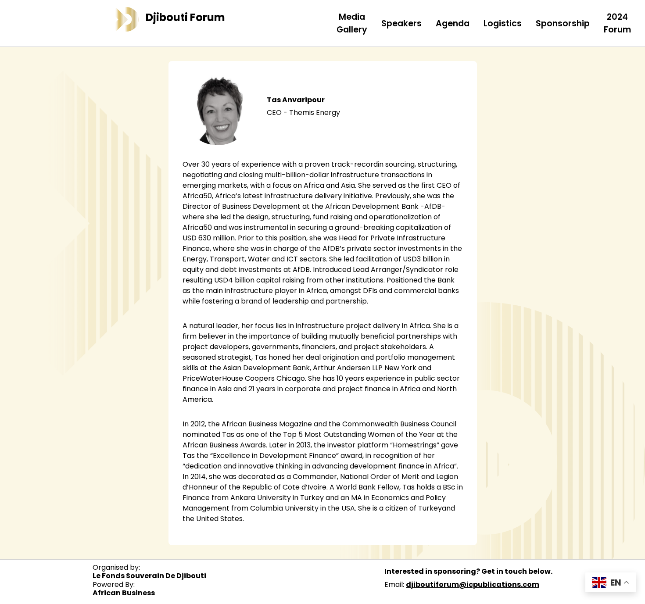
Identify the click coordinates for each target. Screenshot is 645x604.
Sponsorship (563, 23)
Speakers (401, 23)
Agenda (452, 23)
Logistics (503, 23)
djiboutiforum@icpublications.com (472, 584)
